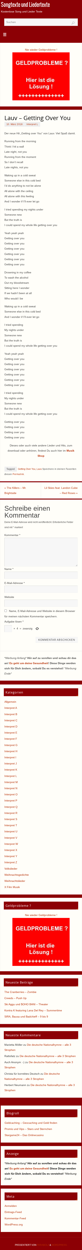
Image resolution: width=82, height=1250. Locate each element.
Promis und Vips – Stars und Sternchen (28, 1128)
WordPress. (59, 1245)
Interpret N (10, 788)
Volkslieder (10, 868)
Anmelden (11, 1205)
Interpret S (10, 819)
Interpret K (10, 769)
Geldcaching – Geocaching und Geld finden (31, 1122)
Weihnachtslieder (14, 880)
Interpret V (10, 837)
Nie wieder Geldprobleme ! (41, 49)
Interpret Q (11, 806)
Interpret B (10, 714)
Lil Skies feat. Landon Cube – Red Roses (61, 490)
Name (8, 569)
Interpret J (10, 763)
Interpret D (10, 726)
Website (9, 597)
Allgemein (10, 701)
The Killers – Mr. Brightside (15, 490)
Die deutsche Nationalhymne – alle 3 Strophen (48, 1056)
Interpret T (10, 825)
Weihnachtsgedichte (16, 874)
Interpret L (32, 124)
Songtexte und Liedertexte (25, 5)
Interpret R (10, 813)
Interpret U (10, 831)
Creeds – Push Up (15, 998)
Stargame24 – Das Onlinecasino (24, 1135)
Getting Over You (26, 469)
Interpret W (11, 843)
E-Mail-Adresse (14, 583)
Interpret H (10, 751)
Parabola (43, 1245)
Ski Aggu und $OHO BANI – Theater (26, 1004)
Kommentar (12, 535)
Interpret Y (10, 856)
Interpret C (10, 720)
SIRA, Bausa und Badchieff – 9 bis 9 (26, 1016)
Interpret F (10, 738)
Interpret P (10, 800)
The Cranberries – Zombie (20, 992)
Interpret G (11, 745)
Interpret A (10, 707)
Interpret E (10, 732)
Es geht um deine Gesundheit (28, 663)
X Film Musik (12, 887)
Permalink (18, 474)
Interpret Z (10, 862)
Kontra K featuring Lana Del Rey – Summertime (33, 1010)
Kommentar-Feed (15, 1218)
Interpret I (10, 757)
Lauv (39, 469)
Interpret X (10, 850)
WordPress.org (14, 1224)
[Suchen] (73, 23)
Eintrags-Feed (13, 1212)
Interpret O (11, 794)
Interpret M (11, 782)
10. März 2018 (14, 124)
